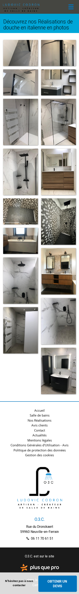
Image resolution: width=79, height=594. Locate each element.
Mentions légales (39, 440)
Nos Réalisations (39, 420)
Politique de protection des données (39, 450)
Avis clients (39, 425)
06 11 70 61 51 (41, 538)
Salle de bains (40, 415)
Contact (39, 430)
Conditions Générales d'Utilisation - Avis (39, 445)
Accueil (39, 410)
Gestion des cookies (39, 455)
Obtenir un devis (57, 583)
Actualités (39, 435)
